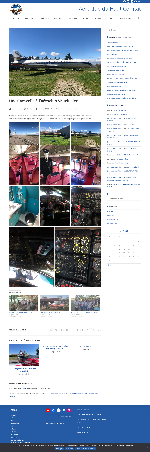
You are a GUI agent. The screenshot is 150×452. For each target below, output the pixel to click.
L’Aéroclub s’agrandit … (114, 86)
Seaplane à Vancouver (121, 114)
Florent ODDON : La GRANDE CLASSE (84, 312)
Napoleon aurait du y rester (116, 94)
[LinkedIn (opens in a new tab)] (132, 1)
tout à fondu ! (85, 346)
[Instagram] (69, 410)
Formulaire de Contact (56, 423)
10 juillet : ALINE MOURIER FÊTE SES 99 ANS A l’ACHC (55, 347)
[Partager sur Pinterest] (61, 330)
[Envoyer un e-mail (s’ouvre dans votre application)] (139, 1)
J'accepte (59, 449)
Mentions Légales (17, 440)
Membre (14, 437)
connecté (24, 388)
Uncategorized (112, 223)
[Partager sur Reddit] (82, 330)
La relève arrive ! (112, 54)
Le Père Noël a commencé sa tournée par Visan (122, 78)
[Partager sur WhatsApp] (98, 330)
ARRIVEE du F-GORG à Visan (50, 312)
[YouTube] (48, 410)
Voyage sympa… (112, 42)
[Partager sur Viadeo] (93, 330)
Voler (12, 421)
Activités (57, 109)
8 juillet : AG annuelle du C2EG (20, 312)
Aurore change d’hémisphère (116, 66)
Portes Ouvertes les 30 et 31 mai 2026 (119, 58)
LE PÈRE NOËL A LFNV (133, 125)
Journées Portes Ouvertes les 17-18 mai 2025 (121, 98)
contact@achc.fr (83, 432)
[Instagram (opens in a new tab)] (128, 1)
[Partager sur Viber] (72, 330)
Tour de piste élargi (122, 159)
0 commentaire (72, 109)
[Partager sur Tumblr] (88, 330)
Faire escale (15, 426)
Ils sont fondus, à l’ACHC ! (115, 74)
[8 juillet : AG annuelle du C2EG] (23, 303)
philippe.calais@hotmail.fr (22, 109)
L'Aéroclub (14, 418)
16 (138, 249)
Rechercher (66, 417)
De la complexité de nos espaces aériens (120, 46)
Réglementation (112, 219)
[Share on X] (51, 330)
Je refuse (69, 449)
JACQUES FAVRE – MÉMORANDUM (127, 155)
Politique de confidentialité (85, 449)
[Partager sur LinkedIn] (67, 330)
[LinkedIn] (64, 410)
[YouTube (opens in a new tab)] (136, 1)
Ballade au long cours (120, 110)
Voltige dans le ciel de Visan (116, 70)
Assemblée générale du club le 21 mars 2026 (121, 62)
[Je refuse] (147, 447)
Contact (13, 432)
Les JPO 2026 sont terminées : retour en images (122, 50)
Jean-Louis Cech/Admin (114, 118)
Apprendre (15, 423)
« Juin (109, 265)
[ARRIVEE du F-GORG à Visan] (54, 303)
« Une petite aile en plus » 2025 (117, 82)
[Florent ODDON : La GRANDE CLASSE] (85, 303)
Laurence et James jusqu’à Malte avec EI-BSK (121, 90)
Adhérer (14, 429)
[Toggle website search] (138, 18)
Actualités (14, 434)
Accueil (13, 415)
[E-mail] (59, 410)
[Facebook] (53, 410)
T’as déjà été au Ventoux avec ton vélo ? (24, 369)
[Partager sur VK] (77, 330)
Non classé (110, 215)
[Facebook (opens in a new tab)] (125, 1)
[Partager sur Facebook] (56, 330)
